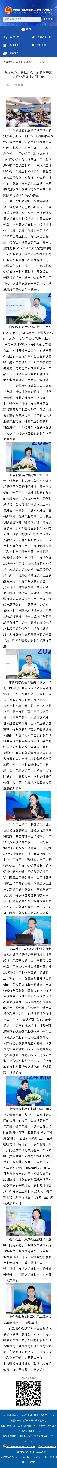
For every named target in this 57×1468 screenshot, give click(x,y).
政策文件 (14, 53)
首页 (18, 62)
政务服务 (14, 45)
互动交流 (41, 45)
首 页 (28, 29)
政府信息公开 (44, 37)
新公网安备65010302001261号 (20, 1446)
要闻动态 (14, 37)
